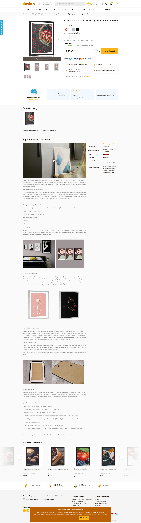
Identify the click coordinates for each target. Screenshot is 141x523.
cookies (40, 514)
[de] (112, 513)
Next (58, 40)
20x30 (66, 37)
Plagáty (35, 14)
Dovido (88, 76)
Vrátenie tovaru (76, 505)
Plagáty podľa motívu (45, 14)
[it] (115, 513)
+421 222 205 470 (31, 499)
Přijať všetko (84, 518)
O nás (97, 499)
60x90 (84, 37)
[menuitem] (34, 10)
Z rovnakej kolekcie (48, 130)
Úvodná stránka (27, 14)
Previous (19, 457)
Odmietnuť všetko (72, 517)
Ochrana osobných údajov (79, 501)
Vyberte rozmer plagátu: (72, 33)
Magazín (97, 505)
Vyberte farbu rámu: (71, 26)
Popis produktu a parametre (31, 130)
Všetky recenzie (33, 99)
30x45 (72, 37)
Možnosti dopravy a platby (79, 503)
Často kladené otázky (101, 503)
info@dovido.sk (48, 499)
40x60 (78, 37)
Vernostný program (100, 501)
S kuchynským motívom (59, 14)
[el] (117, 513)
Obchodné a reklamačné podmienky (82, 499)
